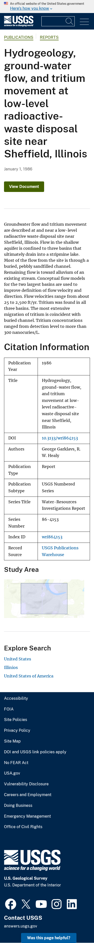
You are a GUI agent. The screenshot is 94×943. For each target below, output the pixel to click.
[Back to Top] (76, 925)
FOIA (9, 709)
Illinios (11, 667)
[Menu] (84, 22)
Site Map (12, 741)
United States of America (28, 675)
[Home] (18, 25)
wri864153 (52, 537)
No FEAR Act (16, 763)
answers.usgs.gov (20, 926)
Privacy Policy (17, 730)
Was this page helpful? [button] (48, 937)
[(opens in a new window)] (10, 903)
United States (17, 658)
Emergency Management (27, 816)
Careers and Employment (27, 795)
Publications (18, 37)
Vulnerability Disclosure (26, 784)
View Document (24, 186)
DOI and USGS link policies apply (35, 752)
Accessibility (16, 698)
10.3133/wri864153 (60, 438)
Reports (49, 37)
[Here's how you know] (47, 6)
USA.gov (12, 773)
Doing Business (18, 805)
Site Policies (15, 720)
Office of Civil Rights (23, 827)
